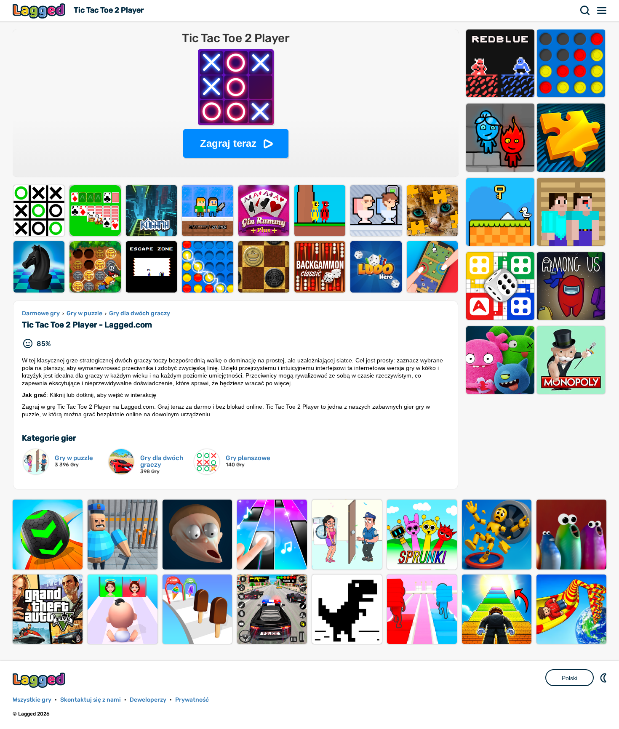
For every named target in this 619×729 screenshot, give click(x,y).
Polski (569, 678)
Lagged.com (40, 680)
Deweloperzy (148, 699)
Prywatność (192, 699)
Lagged (40, 10)
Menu (602, 10)
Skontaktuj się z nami (90, 699)
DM (604, 677)
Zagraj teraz (228, 143)
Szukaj (585, 10)
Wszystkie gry (32, 699)
